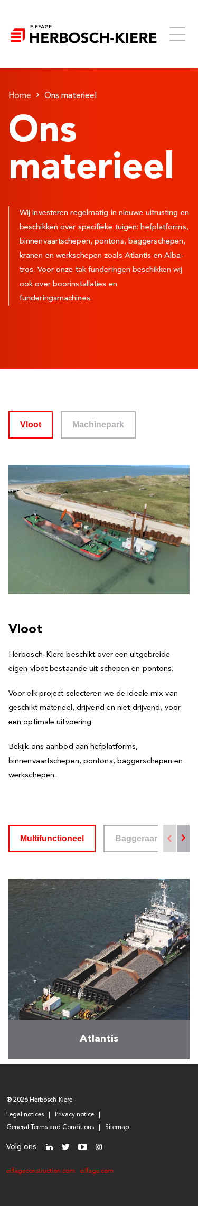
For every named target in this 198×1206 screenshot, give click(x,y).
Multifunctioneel (52, 838)
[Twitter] (66, 1147)
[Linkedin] (49, 1147)
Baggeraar (136, 838)
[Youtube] (82, 1147)
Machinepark (98, 424)
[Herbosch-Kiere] (83, 34)
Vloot (30, 424)
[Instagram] (98, 1147)
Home (19, 96)
